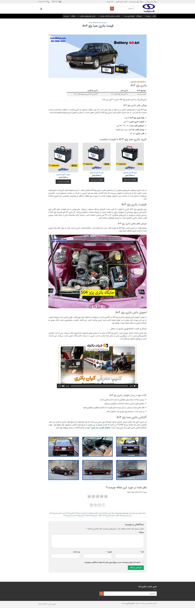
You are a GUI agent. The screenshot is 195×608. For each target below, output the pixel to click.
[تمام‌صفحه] (59, 386)
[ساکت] (63, 386)
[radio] (106, 496)
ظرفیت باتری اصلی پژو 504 (111, 515)
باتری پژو (104, 22)
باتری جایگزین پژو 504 (95, 513)
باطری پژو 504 (70, 513)
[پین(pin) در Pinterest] (95, 505)
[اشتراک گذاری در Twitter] (99, 505)
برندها (149, 16)
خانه (154, 16)
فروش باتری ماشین (151, 2)
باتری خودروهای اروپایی (94, 22)
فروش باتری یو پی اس (136, 2)
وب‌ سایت (76, 552)
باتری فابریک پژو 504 (81, 513)
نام (142, 552)
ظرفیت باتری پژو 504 (95, 515)
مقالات (73, 16)
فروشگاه (139, 16)
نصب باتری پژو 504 (69, 515)
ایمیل (109, 552)
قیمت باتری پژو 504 (82, 515)
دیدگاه (141, 532)
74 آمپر (89, 94)
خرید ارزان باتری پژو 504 (57, 513)
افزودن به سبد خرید (130, 180)
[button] (41, 8)
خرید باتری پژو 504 (126, 515)
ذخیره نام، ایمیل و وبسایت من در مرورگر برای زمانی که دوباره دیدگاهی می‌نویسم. (112, 562)
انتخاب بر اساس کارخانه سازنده (110, 16)
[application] (97, 365)
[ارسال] (112, 8)
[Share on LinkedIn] (91, 505)
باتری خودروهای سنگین (87, 16)
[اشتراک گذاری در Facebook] (104, 505)
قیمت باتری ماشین (121, 2)
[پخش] (135, 386)
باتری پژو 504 (107, 513)
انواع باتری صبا (129, 16)
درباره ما (66, 16)
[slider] (99, 385)
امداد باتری (110, 2)
